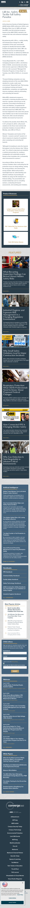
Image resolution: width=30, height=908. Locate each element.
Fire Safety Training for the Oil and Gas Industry (14, 782)
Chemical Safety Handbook (11, 576)
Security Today (15, 856)
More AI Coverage (9, 561)
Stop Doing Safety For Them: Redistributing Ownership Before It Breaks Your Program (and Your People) (13, 729)
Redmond (15, 849)
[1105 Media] (15, 812)
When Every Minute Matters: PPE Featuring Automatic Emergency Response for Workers (13, 696)
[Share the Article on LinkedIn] (23, 11)
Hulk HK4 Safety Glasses (15, 242)
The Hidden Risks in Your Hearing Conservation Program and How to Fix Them (14, 740)
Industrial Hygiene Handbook (12, 594)
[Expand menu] (27, 2)
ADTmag (15, 820)
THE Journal (15, 872)
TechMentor (15, 862)
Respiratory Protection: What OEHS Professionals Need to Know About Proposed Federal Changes (15, 389)
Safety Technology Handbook (12, 583)
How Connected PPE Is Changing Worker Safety (14, 425)
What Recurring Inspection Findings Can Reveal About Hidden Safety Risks (14, 275)
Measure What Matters (10, 770)
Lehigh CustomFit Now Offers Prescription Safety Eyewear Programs (16, 210)
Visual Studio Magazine (15, 879)
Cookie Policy (20, 894)
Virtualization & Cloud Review (15, 875)
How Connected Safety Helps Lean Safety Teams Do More (13, 504)
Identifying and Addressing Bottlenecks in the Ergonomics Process (15, 765)
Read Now (6, 291)
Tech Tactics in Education (15, 866)
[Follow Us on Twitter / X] (24, 2)
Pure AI (15, 846)
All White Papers (8, 792)
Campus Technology (15, 830)
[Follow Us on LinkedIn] (22, 2)
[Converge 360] (15, 806)
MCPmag (15, 839)
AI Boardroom (15, 817)
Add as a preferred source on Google (24, 5)
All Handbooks (8, 597)
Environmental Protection (15, 833)
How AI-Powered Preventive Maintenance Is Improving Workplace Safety (14, 549)
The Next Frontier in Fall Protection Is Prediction (14, 534)
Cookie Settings (12, 898)
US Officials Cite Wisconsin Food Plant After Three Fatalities (16, 616)
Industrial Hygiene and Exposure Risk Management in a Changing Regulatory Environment (13, 314)
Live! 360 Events (15, 836)
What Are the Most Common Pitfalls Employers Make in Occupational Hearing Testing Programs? (13, 759)
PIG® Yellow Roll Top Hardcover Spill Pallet (16, 227)
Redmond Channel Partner (15, 853)
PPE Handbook (7, 572)
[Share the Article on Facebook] (20, 11)
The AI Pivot (15, 869)
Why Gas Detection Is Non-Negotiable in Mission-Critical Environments (13, 460)
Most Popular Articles (12, 604)
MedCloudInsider (15, 843)
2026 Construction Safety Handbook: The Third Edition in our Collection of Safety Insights (14, 588)
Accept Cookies (12, 902)
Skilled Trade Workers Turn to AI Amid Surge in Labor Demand (14, 492)
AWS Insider (15, 823)
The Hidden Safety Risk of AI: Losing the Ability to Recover (14, 518)
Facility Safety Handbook (10, 579)
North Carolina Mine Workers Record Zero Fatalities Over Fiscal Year (15, 609)
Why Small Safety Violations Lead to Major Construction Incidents (14, 353)
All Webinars (7, 747)
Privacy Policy (15, 661)
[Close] (22, 883)
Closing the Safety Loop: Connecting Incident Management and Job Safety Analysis (14, 707)
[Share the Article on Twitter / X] (25, 11)
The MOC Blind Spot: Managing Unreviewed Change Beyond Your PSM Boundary (15, 775)
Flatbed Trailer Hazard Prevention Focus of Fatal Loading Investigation (15, 628)
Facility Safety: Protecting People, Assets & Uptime (13, 686)
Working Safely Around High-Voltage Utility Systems (14, 717)
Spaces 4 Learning (15, 859)
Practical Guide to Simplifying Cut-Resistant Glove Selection (13, 787)
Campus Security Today (15, 826)
